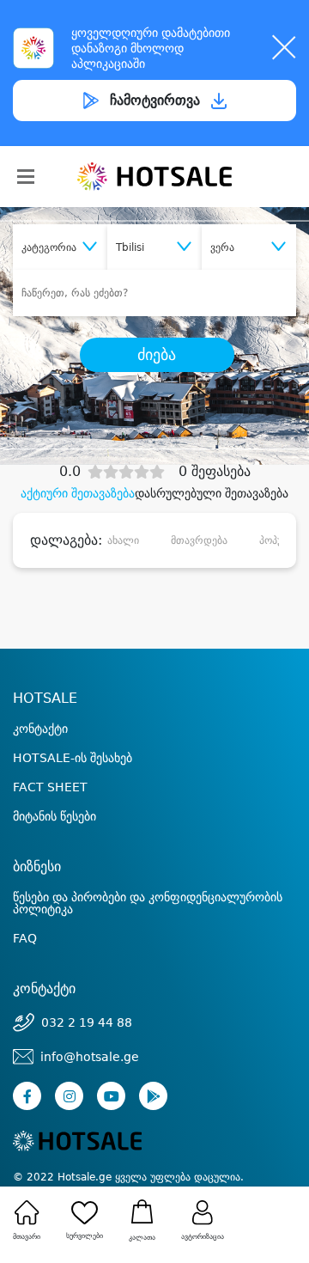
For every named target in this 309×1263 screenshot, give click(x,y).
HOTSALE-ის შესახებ (72, 758)
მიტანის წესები (54, 816)
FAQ (25, 938)
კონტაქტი (40, 729)
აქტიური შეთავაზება (78, 493)
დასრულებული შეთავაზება (211, 493)
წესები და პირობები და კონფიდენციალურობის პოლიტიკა (147, 903)
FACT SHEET (50, 787)
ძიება (156, 355)
